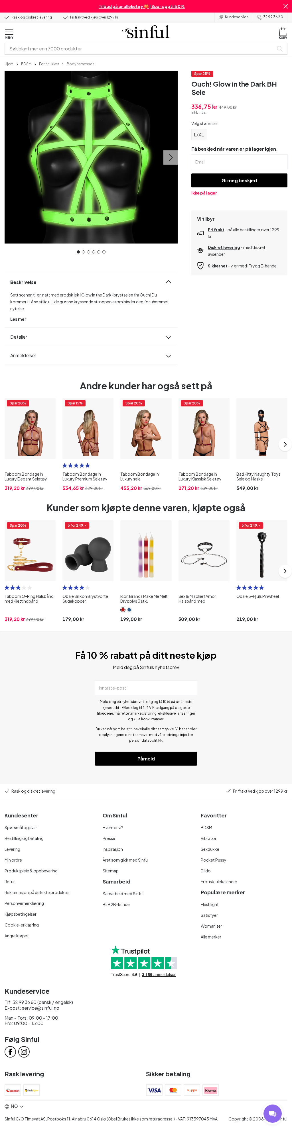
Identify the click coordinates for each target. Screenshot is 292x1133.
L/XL (199, 135)
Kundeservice (237, 17)
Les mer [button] (18, 319)
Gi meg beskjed (239, 180)
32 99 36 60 (273, 17)
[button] (285, 6)
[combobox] (140, 48)
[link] (9, 63)
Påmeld (146, 759)
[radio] (64, 465)
